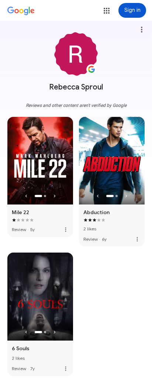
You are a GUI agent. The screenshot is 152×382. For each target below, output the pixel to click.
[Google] (21, 11)
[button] (106, 10)
